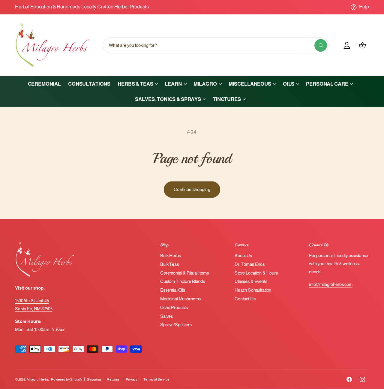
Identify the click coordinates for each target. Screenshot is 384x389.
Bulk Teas (169, 264)
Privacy (131, 379)
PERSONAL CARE (327, 84)
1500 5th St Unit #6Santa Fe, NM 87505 (33, 304)
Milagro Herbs (38, 379)
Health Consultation (253, 290)
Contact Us (245, 298)
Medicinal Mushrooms (180, 298)
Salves (166, 316)
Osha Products (174, 307)
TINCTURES (227, 99)
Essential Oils (172, 290)
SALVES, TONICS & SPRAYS (168, 99)
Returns (113, 379)
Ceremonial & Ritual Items (184, 272)
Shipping (94, 379)
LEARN (173, 84)
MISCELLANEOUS (250, 84)
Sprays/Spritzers (176, 324)
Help (364, 7)
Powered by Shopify (66, 379)
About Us (243, 255)
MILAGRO (205, 84)
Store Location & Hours (256, 272)
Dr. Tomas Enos (250, 264)
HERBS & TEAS (135, 84)
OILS (288, 84)
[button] (137, 84)
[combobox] (215, 45)
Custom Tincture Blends (182, 281)
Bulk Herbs (170, 255)
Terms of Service (156, 379)
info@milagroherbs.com (330, 284)
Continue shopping (192, 189)
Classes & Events (251, 281)
